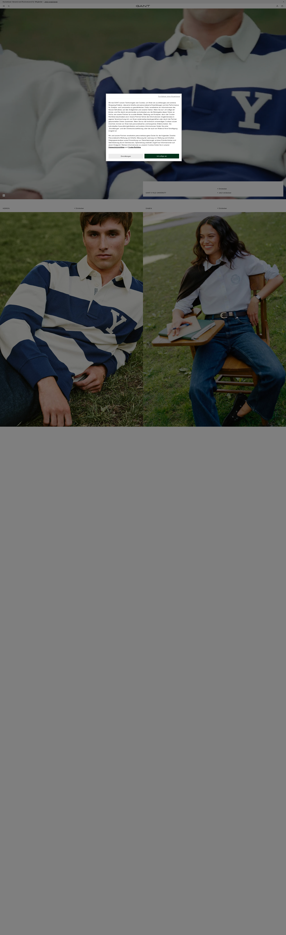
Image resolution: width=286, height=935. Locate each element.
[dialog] (144, 127)
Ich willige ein (162, 156)
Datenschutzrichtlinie (116, 147)
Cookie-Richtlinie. (134, 147)
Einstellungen (126, 156)
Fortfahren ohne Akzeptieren (169, 96)
